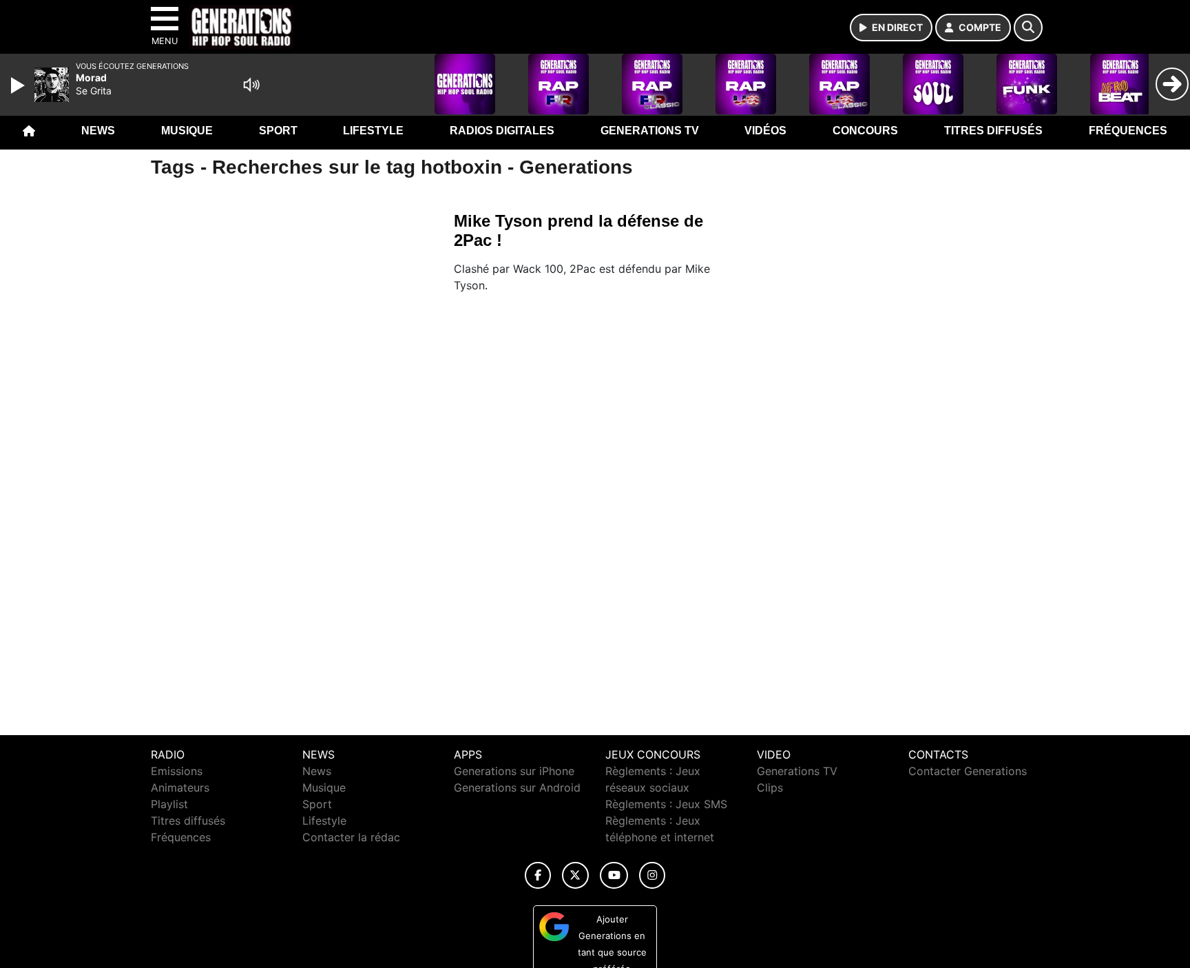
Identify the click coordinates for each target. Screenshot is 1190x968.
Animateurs (180, 787)
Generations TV (650, 130)
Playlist (169, 804)
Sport (278, 130)
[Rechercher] (1028, 27)
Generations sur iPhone (514, 771)
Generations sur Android (517, 787)
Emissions (176, 771)
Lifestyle (373, 130)
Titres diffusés (993, 130)
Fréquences (1128, 130)
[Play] (19, 85)
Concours (865, 130)
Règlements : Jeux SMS (666, 804)
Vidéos (765, 130)
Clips (770, 787)
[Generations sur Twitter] (575, 875)
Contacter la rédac (351, 837)
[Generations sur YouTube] (614, 875)
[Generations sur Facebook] (538, 875)
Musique (187, 130)
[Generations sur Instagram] (652, 875)
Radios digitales (502, 130)
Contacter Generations (967, 771)
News (98, 130)
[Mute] (251, 84)
